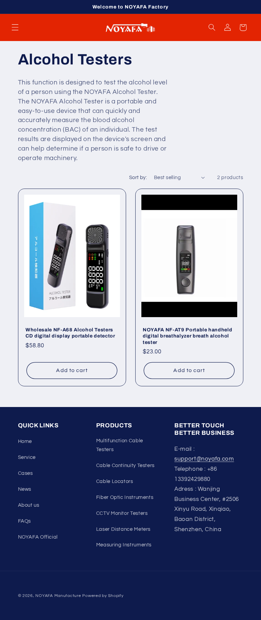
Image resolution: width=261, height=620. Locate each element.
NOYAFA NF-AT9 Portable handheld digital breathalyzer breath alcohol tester (187, 336)
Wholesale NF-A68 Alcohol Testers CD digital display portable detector (70, 332)
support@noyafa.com (204, 459)
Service (27, 457)
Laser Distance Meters (123, 529)
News (25, 489)
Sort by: (138, 177)
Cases (25, 473)
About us (28, 505)
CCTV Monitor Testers (122, 513)
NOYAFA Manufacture (58, 596)
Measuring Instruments (124, 544)
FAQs (24, 521)
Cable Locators (114, 481)
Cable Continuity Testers (125, 465)
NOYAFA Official (38, 537)
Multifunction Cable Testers (119, 445)
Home (25, 441)
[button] (15, 27)
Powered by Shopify (102, 596)
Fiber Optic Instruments (125, 497)
